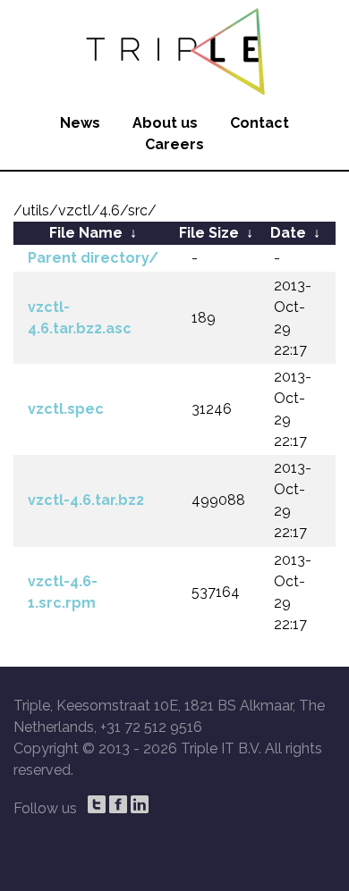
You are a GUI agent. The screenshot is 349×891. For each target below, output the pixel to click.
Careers (174, 144)
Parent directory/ (93, 257)
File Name (86, 232)
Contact (259, 122)
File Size (209, 232)
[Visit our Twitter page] (97, 804)
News (80, 122)
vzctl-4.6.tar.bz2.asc (80, 317)
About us (165, 122)
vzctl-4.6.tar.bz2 (86, 500)
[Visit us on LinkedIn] (140, 804)
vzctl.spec (66, 408)
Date (288, 232)
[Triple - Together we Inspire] (174, 49)
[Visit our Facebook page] (118, 804)
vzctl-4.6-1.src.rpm (63, 592)
